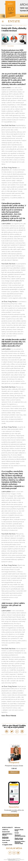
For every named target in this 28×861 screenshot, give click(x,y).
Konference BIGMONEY (5, 838)
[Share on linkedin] (22, 731)
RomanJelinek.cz (12, 859)
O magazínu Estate (7, 844)
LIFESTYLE (5, 829)
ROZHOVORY (6, 831)
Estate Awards (6, 840)
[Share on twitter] (12, 731)
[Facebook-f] (10, 853)
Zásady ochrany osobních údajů (19, 839)
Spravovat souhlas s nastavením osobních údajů (20, 842)
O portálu (4, 842)
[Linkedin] (18, 853)
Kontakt (17, 832)
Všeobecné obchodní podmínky (20, 836)
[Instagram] (14, 853)
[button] (14, 772)
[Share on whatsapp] (17, 731)
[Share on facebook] (7, 731)
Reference (17, 827)
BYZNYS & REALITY (7, 827)
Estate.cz (3, 25)
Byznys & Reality (9, 25)
